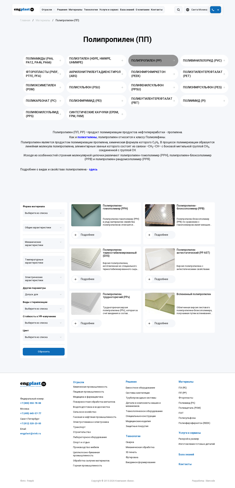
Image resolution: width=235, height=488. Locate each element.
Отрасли (47, 9)
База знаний (186, 454)
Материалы (43, 20)
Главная (25, 20)
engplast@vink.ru (30, 433)
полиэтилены (87, 137)
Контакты (185, 464)
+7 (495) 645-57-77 (30, 413)
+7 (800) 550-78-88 (30, 403)
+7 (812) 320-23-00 (30, 423)
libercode (210, 481)
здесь (93, 169)
